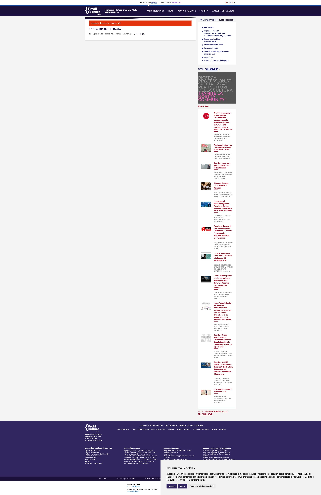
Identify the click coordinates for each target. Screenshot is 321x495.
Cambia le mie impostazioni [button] (202, 486)
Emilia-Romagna (131, 452)
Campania (149, 450)
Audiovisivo (168, 454)
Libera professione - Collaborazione (98, 454)
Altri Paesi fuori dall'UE (133, 463)
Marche (142, 454)
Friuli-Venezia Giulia (144, 452)
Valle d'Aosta (150, 458)
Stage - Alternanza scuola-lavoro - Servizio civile (148, 429)
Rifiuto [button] (182, 486)
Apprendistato (91, 458)
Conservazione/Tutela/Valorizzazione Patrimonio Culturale (216, 459)
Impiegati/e (208, 57)
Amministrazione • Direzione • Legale (215, 450)
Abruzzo (127, 450)
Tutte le (208, 69)
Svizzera (140, 461)
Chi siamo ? (103, 479)
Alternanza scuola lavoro (94, 463)
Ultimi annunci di (218, 19)
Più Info (204, 11)
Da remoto (145, 463)
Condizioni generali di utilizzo (126, 479)
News (170, 11)
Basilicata (134, 450)
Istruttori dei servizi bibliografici (216, 60)
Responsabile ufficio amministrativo (212, 40)
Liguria (127, 454)
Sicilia (148, 456)
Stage (88, 461)
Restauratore (209, 27)
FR (234, 3)
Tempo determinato (92, 452)
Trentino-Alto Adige (131, 458)
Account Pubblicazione (223, 11)
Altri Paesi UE (149, 461)
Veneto (127, 460)
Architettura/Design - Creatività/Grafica (216, 452)
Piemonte (128, 456)
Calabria (142, 450)
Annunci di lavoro (155, 11)
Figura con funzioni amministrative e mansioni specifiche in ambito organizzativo (217, 33)
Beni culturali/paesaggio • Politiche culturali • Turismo (179, 457)
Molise (148, 454)
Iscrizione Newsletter (219, 429)
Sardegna (141, 456)
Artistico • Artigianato (210, 454)
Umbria (142, 458)
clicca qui (140, 34)
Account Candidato (187, 11)
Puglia (135, 456)
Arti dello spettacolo (171, 452)
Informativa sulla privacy (153, 479)
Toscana (154, 456)
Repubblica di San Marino (140, 460)
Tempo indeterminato (93, 450)
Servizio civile (90, 460)
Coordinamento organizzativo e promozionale (216, 52)
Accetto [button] (172, 486)
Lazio (154, 452)
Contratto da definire (93, 456)
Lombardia (135, 454)
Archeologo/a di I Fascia (213, 44)
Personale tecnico (211, 48)
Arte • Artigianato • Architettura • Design (177, 450)
